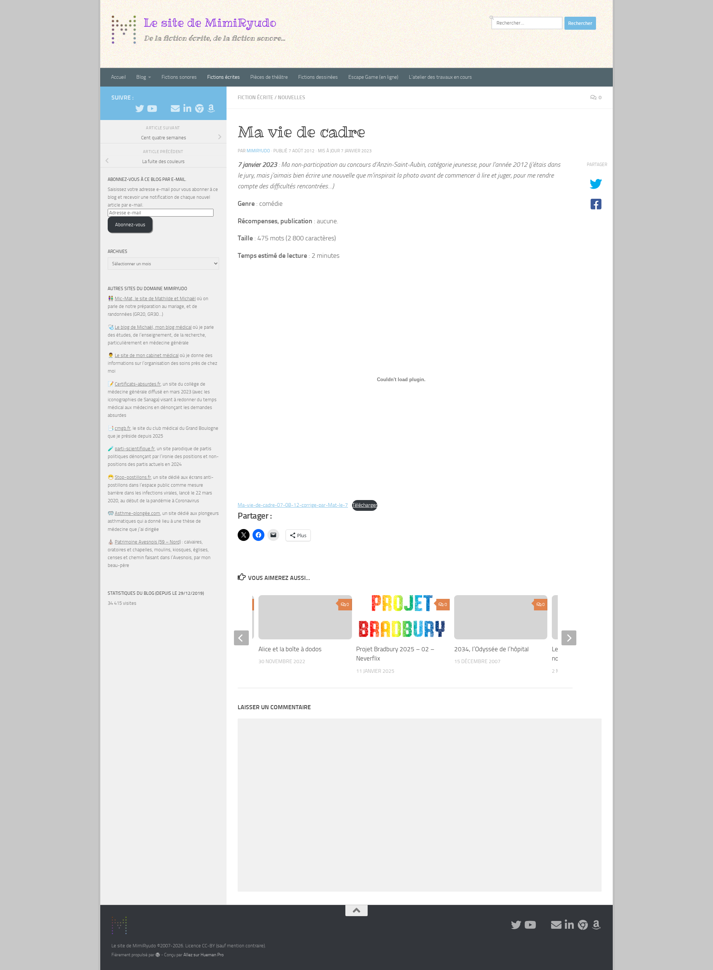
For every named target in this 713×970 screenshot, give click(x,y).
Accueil (118, 77)
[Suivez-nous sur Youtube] (151, 108)
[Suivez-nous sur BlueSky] (199, 108)
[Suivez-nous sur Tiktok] (163, 109)
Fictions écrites (223, 77)
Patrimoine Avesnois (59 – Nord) (148, 542)
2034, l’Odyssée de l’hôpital (491, 649)
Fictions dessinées (318, 77)
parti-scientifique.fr (134, 448)
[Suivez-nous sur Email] (175, 108)
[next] (568, 637)
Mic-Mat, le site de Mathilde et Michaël (155, 298)
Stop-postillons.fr (133, 477)
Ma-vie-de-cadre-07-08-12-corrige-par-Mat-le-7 (293, 505)
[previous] (241, 637)
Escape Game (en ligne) (373, 77)
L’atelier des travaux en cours (440, 77)
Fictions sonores (179, 77)
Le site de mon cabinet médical (147, 355)
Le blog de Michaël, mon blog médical (153, 327)
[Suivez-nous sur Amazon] (210, 108)
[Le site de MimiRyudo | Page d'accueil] (123, 30)
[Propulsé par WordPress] (158, 955)
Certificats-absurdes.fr (137, 384)
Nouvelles (291, 97)
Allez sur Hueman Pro (203, 954)
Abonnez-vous (130, 224)
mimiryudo (258, 150)
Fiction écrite (255, 97)
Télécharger (364, 505)
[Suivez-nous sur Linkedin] (187, 108)
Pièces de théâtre (269, 77)
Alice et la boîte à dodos (290, 649)
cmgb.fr (122, 428)
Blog (141, 77)
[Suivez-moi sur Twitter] (139, 108)
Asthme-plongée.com (137, 513)
